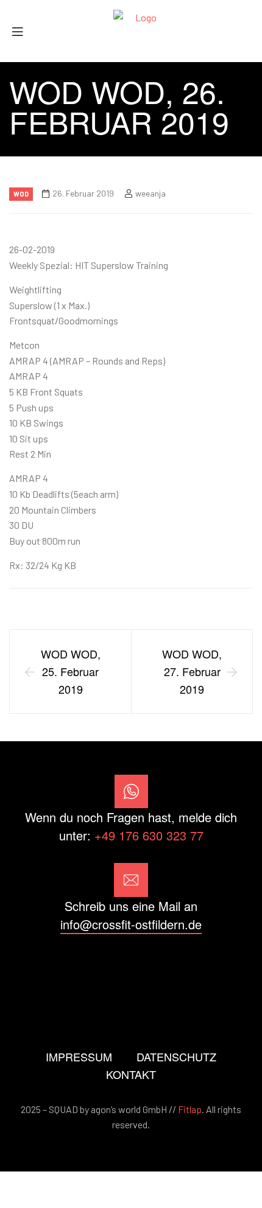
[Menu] (22, 31)
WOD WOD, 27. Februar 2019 (192, 671)
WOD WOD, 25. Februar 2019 (71, 671)
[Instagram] (131, 968)
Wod (21, 194)
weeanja (150, 193)
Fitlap (190, 1109)
